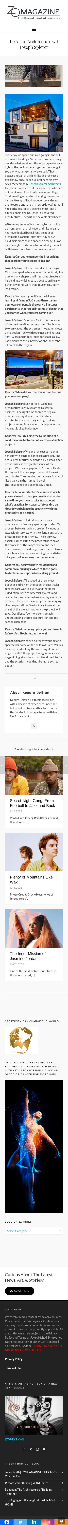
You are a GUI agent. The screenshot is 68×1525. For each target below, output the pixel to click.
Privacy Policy (13, 1359)
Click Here (21, 1291)
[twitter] (31, 1449)
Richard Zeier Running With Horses (26, 1483)
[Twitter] (34, 726)
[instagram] (37, 1449)
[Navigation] (34, 29)
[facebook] (24, 1449)
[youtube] (44, 1449)
